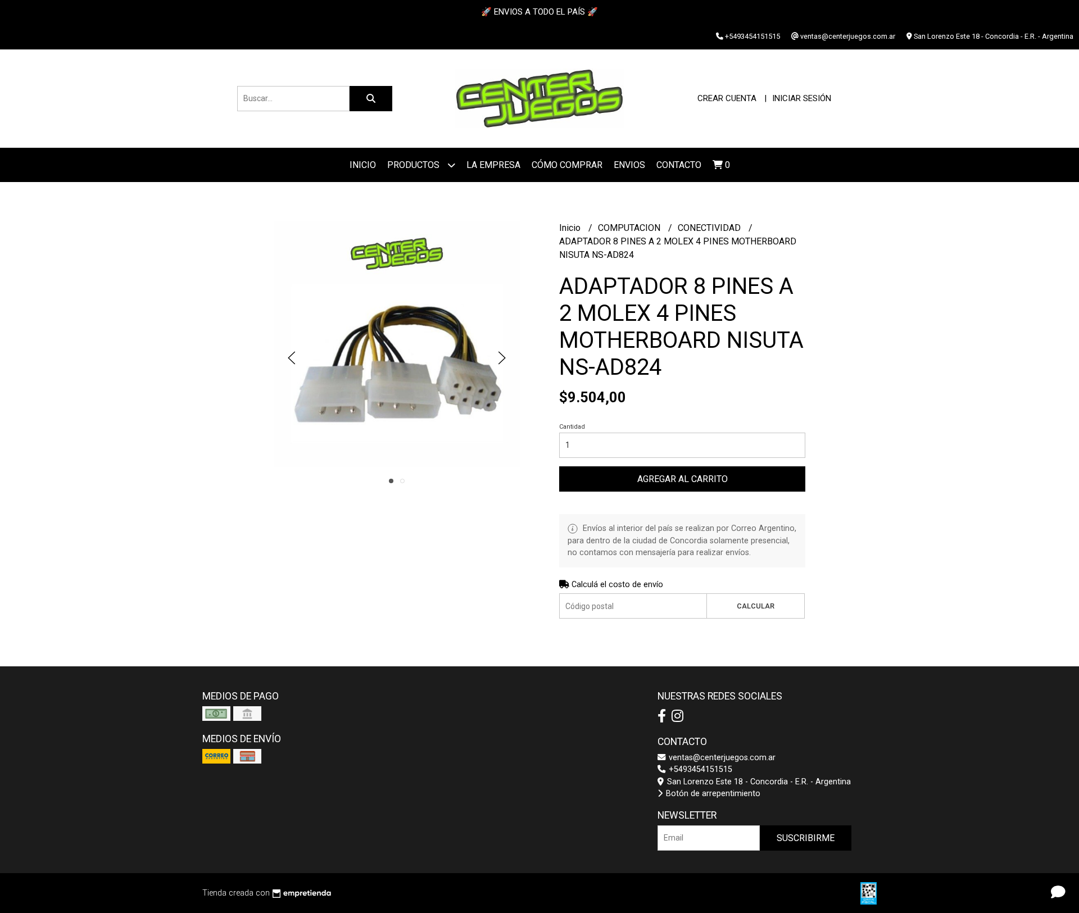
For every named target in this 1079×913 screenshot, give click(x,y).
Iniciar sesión (801, 98)
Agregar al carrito (682, 479)
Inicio (363, 165)
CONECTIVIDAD (710, 227)
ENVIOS (629, 165)
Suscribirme (806, 838)
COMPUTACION (630, 227)
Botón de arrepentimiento (712, 793)
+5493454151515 (699, 769)
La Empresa (493, 165)
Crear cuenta (726, 98)
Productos (414, 165)
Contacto (678, 165)
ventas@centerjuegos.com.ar (721, 757)
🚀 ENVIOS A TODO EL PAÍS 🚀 (539, 12)
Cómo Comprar (567, 165)
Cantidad (572, 426)
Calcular (755, 606)
